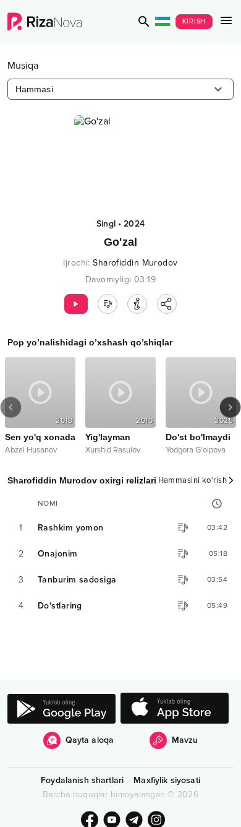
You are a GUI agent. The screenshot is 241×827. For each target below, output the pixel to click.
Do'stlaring (60, 605)
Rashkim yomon (71, 527)
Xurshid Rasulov (112, 450)
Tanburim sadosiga (77, 579)
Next (230, 407)
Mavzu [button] (185, 740)
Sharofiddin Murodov (135, 263)
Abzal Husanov (31, 450)
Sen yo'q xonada (40, 437)
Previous (11, 407)
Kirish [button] (194, 21)
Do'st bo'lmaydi (198, 437)
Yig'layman (107, 437)
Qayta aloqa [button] (90, 740)
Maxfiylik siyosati (166, 780)
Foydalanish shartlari (82, 780)
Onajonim (58, 553)
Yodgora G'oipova (196, 450)
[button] (144, 21)
